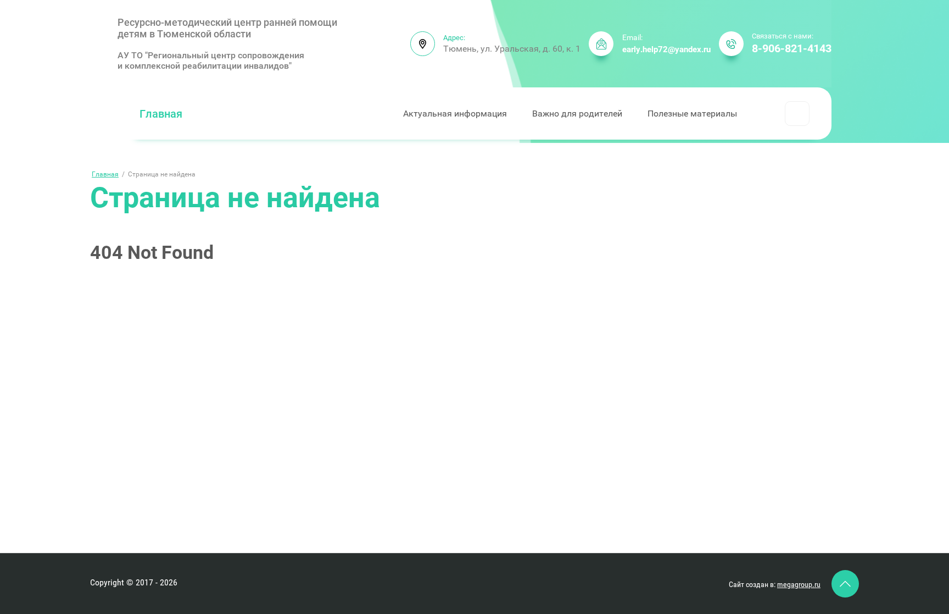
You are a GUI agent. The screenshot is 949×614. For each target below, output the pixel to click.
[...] (797, 113)
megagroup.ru (798, 584)
